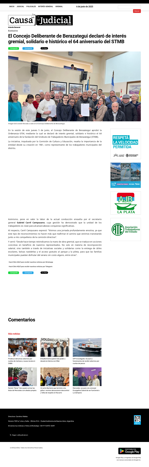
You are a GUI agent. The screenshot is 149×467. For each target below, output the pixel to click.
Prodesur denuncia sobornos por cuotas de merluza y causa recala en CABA (21, 361)
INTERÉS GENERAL (45, 6)
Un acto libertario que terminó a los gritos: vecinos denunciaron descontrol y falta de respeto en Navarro (54, 390)
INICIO (11, 6)
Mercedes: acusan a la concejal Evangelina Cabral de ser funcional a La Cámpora (86, 390)
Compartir (14, 48)
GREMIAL (59, 6)
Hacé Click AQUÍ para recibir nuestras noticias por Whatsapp (31, 262)
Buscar (136, 11)
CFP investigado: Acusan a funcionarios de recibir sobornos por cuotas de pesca (86, 361)
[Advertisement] (55, 294)
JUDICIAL (20, 6)
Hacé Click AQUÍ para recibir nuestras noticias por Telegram (30, 267)
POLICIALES (31, 6)
